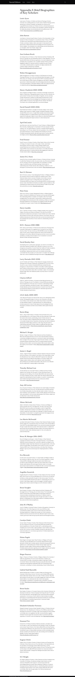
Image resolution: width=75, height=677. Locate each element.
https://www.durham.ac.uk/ (49, 167)
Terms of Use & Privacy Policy (22, 676)
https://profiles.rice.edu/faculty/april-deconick (39, 134)
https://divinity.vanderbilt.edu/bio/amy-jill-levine (30, 397)
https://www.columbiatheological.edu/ (39, 85)
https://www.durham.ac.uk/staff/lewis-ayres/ (33, 30)
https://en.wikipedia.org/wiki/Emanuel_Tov (29, 635)
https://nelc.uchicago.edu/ (37, 151)
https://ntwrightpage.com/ (25, 670)
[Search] (65, 2)
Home (24, 2)
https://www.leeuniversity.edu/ (33, 380)
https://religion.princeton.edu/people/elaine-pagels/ (37, 549)
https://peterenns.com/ (46, 203)
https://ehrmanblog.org (38, 186)
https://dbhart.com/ (49, 254)
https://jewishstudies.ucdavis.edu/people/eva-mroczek (36, 467)
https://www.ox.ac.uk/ (36, 414)
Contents (28, 2)
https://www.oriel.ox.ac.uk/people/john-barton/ (30, 49)
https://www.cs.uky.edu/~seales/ (27, 600)
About (33, 2)
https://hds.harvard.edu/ (49, 616)
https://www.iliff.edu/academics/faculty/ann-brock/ (31, 68)
